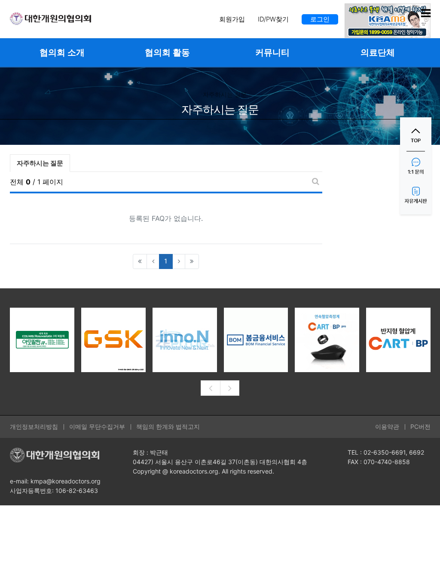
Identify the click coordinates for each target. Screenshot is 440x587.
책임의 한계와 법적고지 (168, 426)
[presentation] (210, 388)
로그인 (320, 19)
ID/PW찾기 (273, 19)
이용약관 (387, 426)
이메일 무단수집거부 (97, 426)
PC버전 (420, 426)
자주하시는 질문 (39, 163)
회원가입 (232, 19)
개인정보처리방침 (34, 426)
